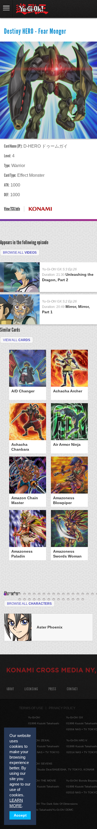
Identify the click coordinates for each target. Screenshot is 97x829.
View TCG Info (12, 208)
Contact (72, 689)
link (6, 9)
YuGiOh (32, 9)
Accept (20, 815)
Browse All (20, 252)
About (10, 689)
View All (16, 340)
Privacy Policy (62, 708)
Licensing (31, 689)
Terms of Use (31, 708)
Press (52, 689)
